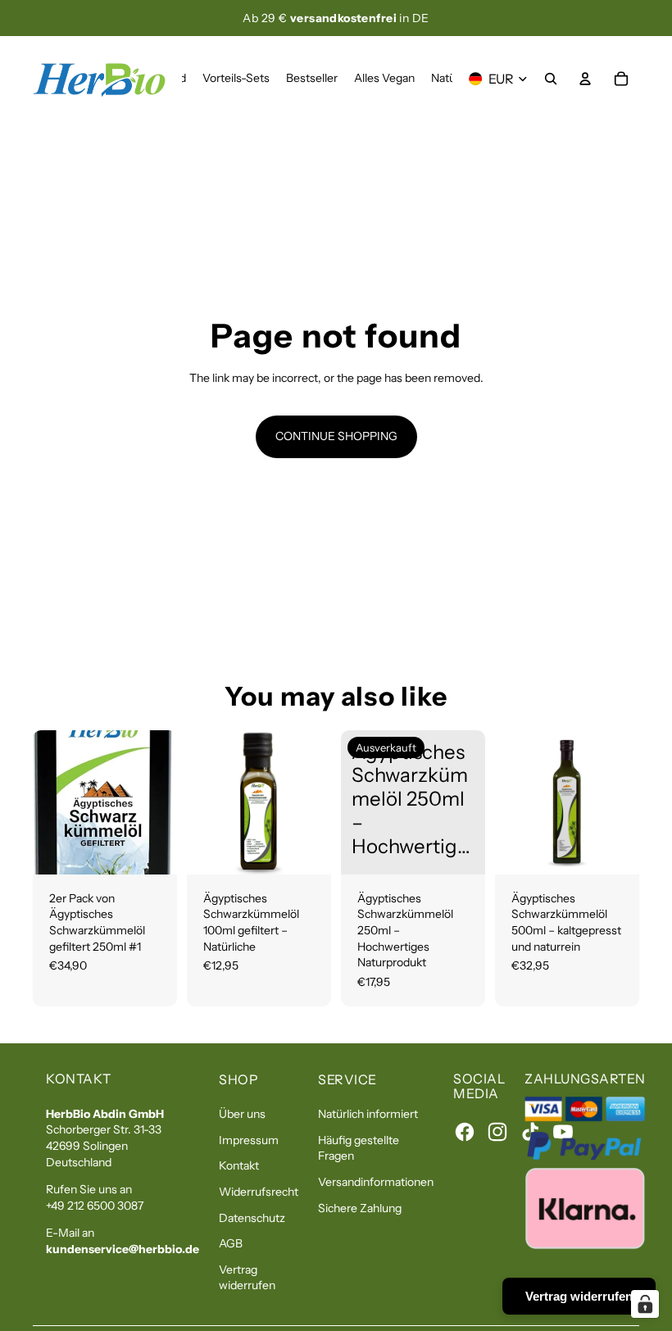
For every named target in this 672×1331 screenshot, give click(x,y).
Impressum (249, 1140)
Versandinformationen (376, 1181)
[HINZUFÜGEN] (151, 849)
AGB (231, 1243)
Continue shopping (336, 436)
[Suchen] (551, 79)
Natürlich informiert (368, 1113)
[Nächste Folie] (313, 802)
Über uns (242, 1113)
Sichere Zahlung (360, 1208)
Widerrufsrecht (258, 1191)
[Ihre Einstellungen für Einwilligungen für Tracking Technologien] (645, 1304)
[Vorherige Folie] (205, 802)
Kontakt (239, 1165)
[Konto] (585, 79)
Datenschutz (252, 1218)
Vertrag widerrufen (247, 1277)
